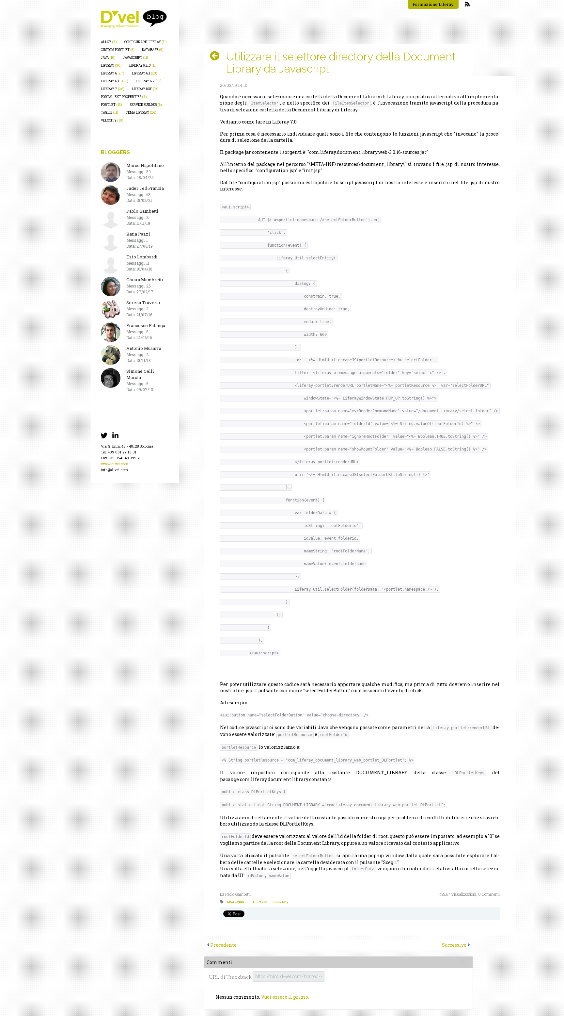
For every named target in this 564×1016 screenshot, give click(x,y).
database (153, 50)
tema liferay (141, 112)
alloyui (259, 902)
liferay (111, 65)
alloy (109, 42)
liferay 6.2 (149, 81)
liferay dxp (145, 89)
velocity (112, 120)
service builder (146, 105)
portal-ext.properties (124, 97)
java (108, 58)
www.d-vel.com (114, 463)
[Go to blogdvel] (134, 19)
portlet (111, 105)
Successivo (454, 945)
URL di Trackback (230, 977)
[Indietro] (217, 56)
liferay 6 (112, 73)
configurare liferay (145, 42)
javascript (135, 58)
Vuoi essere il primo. (285, 997)
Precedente (223, 945)
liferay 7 (112, 89)
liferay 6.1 (144, 73)
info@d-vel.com (114, 469)
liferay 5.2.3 (143, 65)
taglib (109, 112)
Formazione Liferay (433, 4)
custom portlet (117, 50)
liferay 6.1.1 (114, 81)
